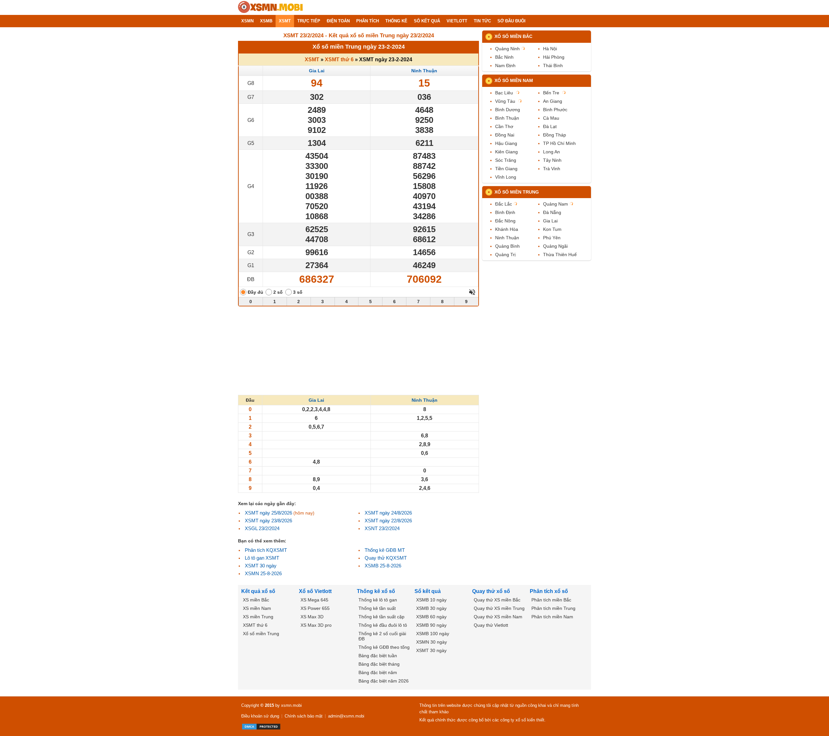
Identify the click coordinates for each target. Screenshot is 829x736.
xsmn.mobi (291, 705)
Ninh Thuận (424, 70)
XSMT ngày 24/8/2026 (388, 513)
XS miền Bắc (256, 599)
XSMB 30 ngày (431, 608)
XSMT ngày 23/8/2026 (268, 520)
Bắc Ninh (504, 57)
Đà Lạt (550, 126)
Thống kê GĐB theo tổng (384, 647)
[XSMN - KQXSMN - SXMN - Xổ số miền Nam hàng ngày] (270, 7)
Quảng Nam (555, 204)
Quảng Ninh (507, 48)
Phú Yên (552, 237)
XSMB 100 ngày (432, 633)
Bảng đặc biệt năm (377, 672)
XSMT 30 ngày (261, 565)
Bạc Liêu (504, 92)
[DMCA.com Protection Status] (261, 726)
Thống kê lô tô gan (377, 599)
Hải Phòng (553, 57)
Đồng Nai (504, 134)
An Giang (552, 101)
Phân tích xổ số (549, 591)
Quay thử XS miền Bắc (497, 599)
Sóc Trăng (505, 160)
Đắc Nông (505, 220)
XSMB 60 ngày (431, 616)
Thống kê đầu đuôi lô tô (382, 625)
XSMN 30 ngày (431, 642)
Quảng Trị (505, 254)
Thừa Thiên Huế (560, 254)
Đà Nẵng (552, 212)
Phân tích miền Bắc (551, 599)
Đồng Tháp (554, 134)
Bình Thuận (507, 118)
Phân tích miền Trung (553, 608)
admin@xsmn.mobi (346, 716)
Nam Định (505, 65)
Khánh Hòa (506, 229)
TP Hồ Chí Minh (559, 143)
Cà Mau (551, 118)
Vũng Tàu (505, 101)
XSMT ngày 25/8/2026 (268, 513)
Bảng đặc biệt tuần (377, 655)
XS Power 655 (315, 608)
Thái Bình (553, 65)
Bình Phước (555, 109)
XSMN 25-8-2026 (263, 573)
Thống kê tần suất (377, 608)
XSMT (312, 59)
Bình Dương (507, 109)
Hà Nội (550, 48)
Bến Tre (551, 92)
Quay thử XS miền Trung (499, 608)
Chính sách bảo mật (304, 716)
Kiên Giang (506, 151)
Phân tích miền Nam (552, 616)
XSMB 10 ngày (431, 599)
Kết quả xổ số (258, 591)
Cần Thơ (504, 126)
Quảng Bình (507, 246)
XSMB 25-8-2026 (383, 565)
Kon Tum (552, 229)
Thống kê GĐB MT (385, 550)
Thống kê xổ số (376, 591)
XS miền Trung (258, 616)
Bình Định (505, 212)
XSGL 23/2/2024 (262, 528)
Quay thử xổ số (491, 591)
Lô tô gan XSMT (262, 558)
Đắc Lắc (503, 204)
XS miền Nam (257, 608)
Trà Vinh (551, 168)
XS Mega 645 (314, 599)
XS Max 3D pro (316, 625)
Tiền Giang (506, 168)
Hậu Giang (506, 143)
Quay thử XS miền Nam (498, 616)
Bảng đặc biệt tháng (379, 664)
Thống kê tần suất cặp (381, 616)
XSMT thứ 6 (339, 59)
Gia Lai (316, 70)
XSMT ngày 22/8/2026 (388, 520)
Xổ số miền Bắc (513, 36)
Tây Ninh (552, 160)
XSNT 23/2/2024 (382, 528)
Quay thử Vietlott (491, 625)
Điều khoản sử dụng (260, 716)
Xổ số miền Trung (516, 192)
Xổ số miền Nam (513, 80)
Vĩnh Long (505, 177)
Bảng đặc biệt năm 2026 (383, 680)
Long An (551, 151)
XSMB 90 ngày (431, 625)
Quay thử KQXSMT (386, 558)
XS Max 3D (312, 616)
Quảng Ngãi (555, 246)
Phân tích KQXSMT (266, 550)
